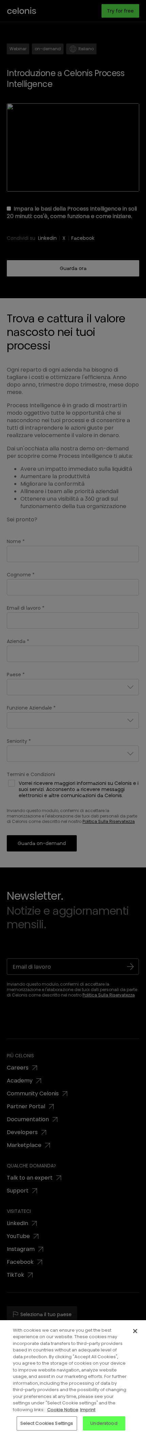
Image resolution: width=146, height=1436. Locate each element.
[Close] (135, 1331)
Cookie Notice (62, 1409)
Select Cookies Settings (46, 1423)
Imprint (87, 1409)
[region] (73, 1378)
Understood (103, 1423)
